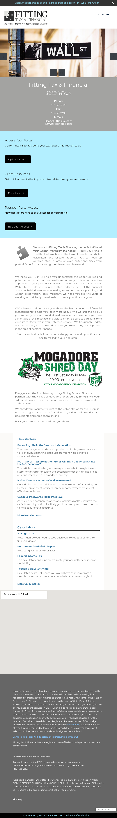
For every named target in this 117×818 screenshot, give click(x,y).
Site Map (18, 799)
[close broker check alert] (113, 3)
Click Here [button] (15, 193)
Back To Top (104, 809)
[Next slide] (113, 56)
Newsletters (26, 439)
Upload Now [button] (16, 159)
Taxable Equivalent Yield (33, 568)
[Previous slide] (3, 56)
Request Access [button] (19, 226)
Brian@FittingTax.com (58, 120)
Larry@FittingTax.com (58, 123)
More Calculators (29, 583)
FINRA (70, 724)
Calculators (26, 527)
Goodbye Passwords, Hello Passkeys (39, 496)
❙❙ (62, 72)
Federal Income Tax (29, 555)
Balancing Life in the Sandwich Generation (44, 445)
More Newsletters (29, 515)
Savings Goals (26, 533)
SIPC (77, 724)
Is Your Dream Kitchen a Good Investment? (44, 480)
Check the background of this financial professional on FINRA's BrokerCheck (57, 2)
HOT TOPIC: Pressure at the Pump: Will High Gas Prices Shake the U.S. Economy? (56, 463)
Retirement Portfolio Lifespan (36, 546)
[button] (104, 14)
